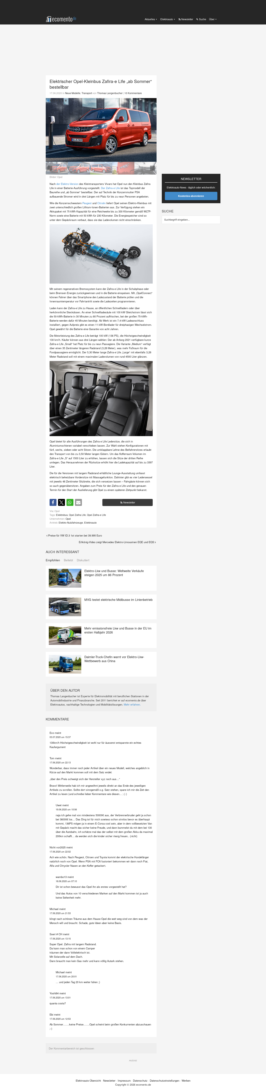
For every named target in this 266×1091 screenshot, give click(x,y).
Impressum (124, 1080)
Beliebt (68, 560)
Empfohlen (53, 560)
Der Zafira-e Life (110, 188)
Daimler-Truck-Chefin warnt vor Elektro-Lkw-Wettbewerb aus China (114, 659)
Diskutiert (83, 560)
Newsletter (129, 502)
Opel (68, 518)
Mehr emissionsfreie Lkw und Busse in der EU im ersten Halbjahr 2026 (117, 630)
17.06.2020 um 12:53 (60, 1018)
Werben (186, 1080)
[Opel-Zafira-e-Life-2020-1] (101, 130)
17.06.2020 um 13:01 (60, 997)
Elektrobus (62, 514)
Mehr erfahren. (132, 704)
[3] (54, 100)
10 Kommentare (133, 93)
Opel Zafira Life (77, 514)
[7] (66, 100)
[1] (48, 100)
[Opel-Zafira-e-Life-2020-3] (101, 168)
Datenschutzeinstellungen (164, 1080)
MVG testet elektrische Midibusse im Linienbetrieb (118, 599)
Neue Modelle (72, 93)
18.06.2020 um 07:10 (66, 881)
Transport (87, 93)
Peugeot (87, 203)
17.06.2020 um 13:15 (60, 938)
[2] (51, 100)
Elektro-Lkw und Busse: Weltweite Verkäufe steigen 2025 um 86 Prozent (114, 573)
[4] (57, 100)
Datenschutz (140, 1080)
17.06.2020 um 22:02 (60, 851)
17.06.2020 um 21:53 (60, 913)
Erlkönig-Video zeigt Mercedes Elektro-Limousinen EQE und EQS (116, 542)
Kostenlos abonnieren (191, 196)
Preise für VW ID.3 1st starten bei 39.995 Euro (75, 535)
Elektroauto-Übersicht (88, 1080)
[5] (60, 100)
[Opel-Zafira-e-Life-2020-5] (145, 168)
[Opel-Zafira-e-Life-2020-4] (123, 168)
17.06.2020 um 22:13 (60, 762)
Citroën (101, 203)
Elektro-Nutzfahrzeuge (71, 522)
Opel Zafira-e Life (96, 514)
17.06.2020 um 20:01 (66, 976)
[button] (152, 129)
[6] (63, 100)
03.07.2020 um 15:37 (60, 737)
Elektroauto (90, 522)
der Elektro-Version (67, 184)
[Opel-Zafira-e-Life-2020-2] (79, 168)
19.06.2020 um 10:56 (66, 809)
